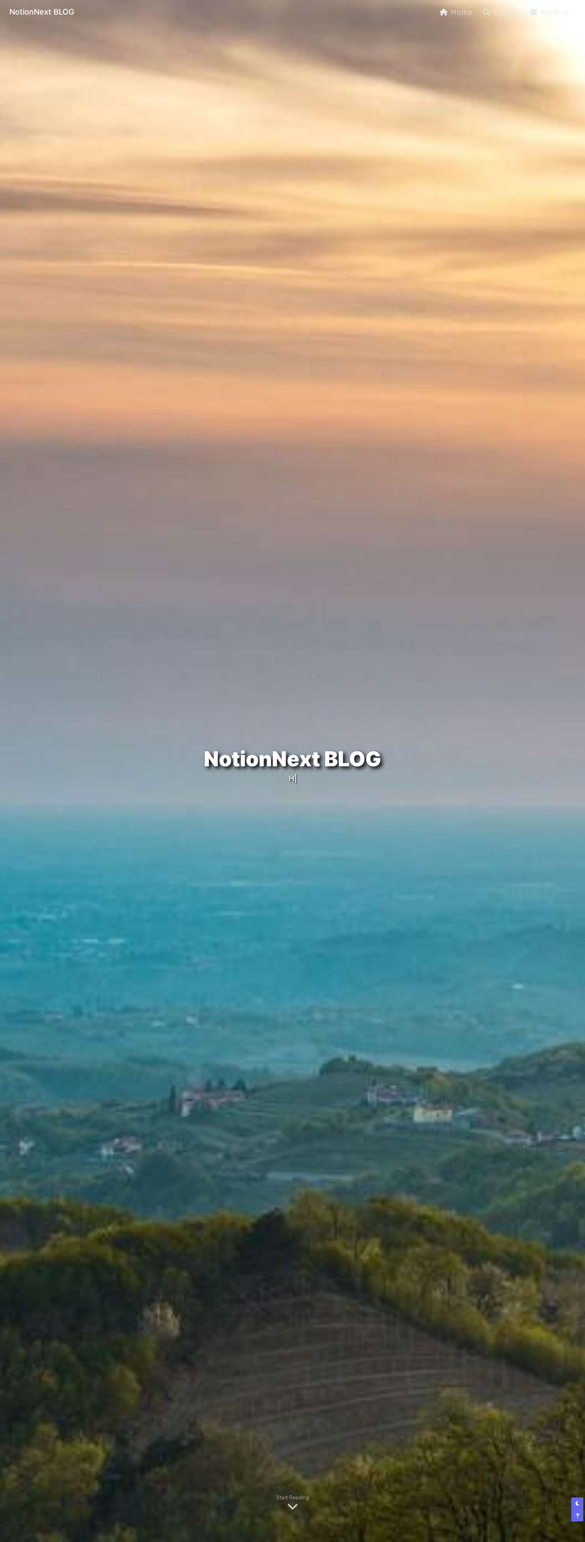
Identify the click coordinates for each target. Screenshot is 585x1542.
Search (506, 12)
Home (461, 12)
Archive (555, 12)
